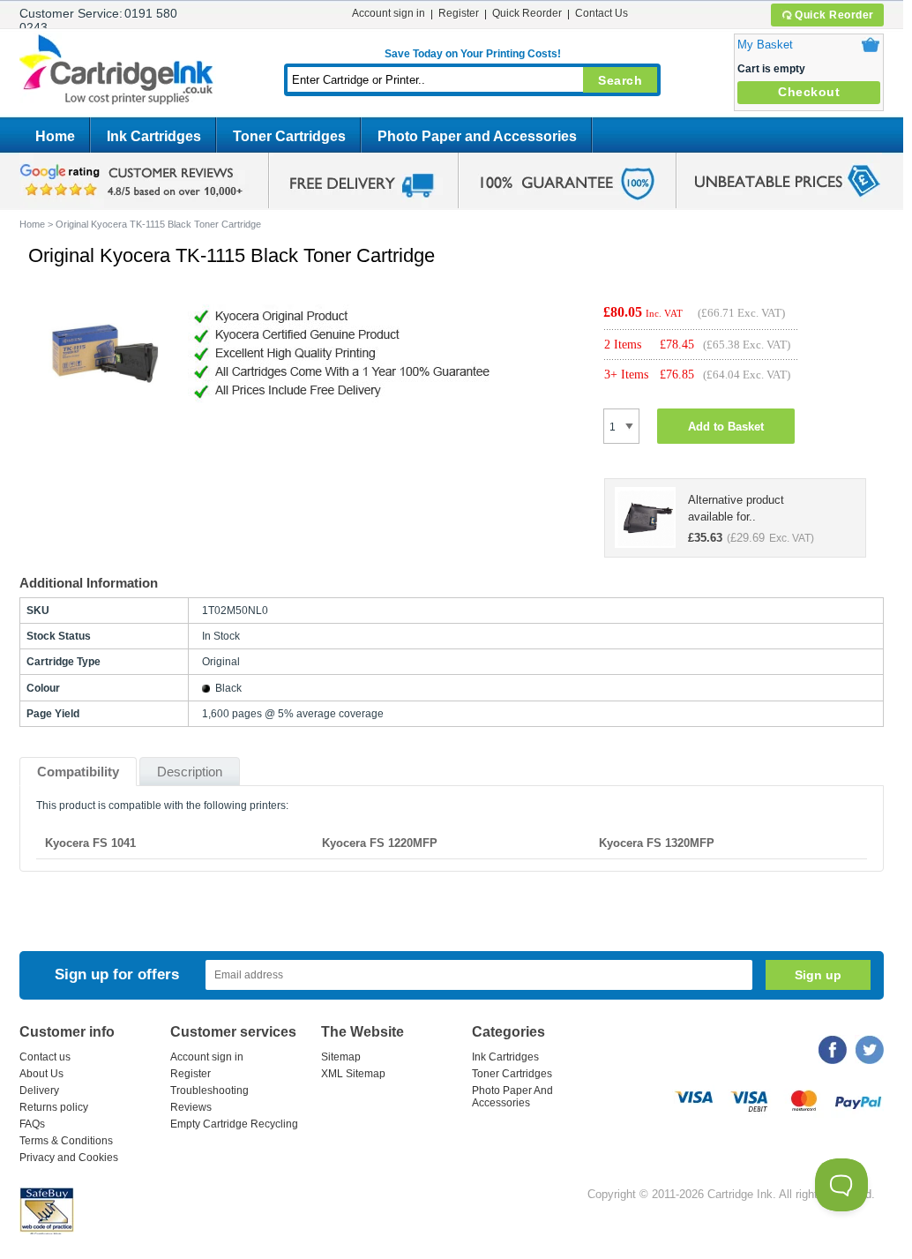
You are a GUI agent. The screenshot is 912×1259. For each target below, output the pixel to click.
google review (134, 181)
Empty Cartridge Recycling (234, 1124)
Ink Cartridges (154, 136)
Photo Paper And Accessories (512, 1096)
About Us (41, 1074)
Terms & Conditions (66, 1141)
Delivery (39, 1090)
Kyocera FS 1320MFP (656, 843)
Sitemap (341, 1057)
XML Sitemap (353, 1074)
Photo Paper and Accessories (477, 136)
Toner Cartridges (289, 136)
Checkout (809, 92)
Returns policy (53, 1107)
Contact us (45, 1057)
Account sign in (388, 13)
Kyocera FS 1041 (90, 843)
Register (458, 13)
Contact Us (601, 13)
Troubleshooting (209, 1090)
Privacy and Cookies (68, 1157)
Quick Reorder (834, 15)
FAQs (32, 1124)
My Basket (765, 44)
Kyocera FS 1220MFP (379, 843)
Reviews (191, 1107)
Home (55, 136)
